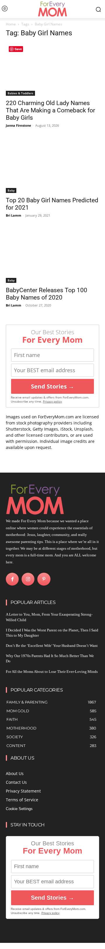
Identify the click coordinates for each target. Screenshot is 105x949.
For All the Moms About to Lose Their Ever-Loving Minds (52, 671)
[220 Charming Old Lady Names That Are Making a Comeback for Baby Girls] (52, 69)
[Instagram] (28, 579)
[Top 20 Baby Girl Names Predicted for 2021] (52, 166)
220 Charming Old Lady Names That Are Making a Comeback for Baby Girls (50, 110)
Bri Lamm (13, 215)
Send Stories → (52, 386)
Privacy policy (52, 401)
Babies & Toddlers (20, 93)
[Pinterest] (43, 579)
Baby (11, 190)
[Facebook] (12, 579)
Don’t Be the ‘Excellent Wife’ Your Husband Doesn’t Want (52, 645)
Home (11, 24)
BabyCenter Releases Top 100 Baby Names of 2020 (46, 294)
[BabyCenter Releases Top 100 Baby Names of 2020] (52, 256)
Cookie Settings (19, 809)
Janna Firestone (18, 125)
